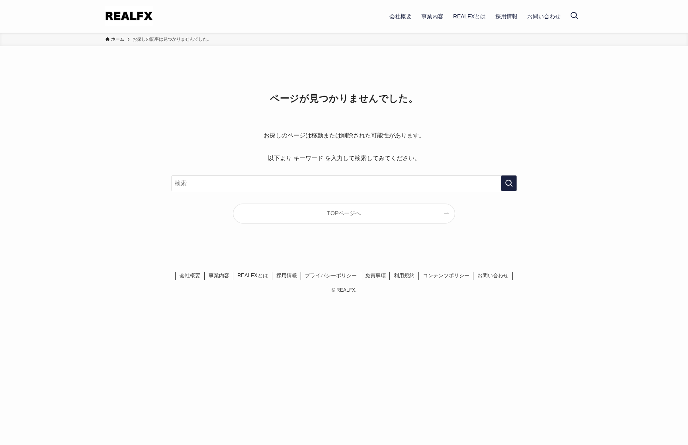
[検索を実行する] (509, 183)
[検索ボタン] (574, 16)
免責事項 (375, 275)
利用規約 (404, 275)
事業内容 (219, 275)
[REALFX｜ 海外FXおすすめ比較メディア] (129, 16)
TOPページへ (344, 213)
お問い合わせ (492, 275)
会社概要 (190, 275)
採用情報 (286, 275)
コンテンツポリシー (446, 275)
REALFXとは (252, 275)
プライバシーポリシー (331, 275)
